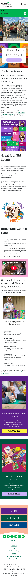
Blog (14, 548)
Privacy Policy (14, 559)
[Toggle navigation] (25, 4)
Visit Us (14, 545)
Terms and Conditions (14, 556)
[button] (22, 4)
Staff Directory (14, 551)
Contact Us (14, 540)
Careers (14, 543)
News (14, 553)
